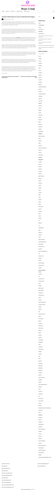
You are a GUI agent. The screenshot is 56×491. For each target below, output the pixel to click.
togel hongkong (40, 227)
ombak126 (40, 431)
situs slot (39, 178)
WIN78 (39, 201)
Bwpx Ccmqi (28, 8)
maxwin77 (40, 157)
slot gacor (40, 433)
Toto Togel (40, 248)
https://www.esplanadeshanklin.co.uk (8, 484)
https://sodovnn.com (41, 377)
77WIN (39, 185)
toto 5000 (40, 79)
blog (2, 19)
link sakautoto (40, 292)
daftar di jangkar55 (41, 239)
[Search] (53, 11)
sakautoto (40, 309)
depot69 (39, 187)
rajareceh (39, 166)
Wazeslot (39, 330)
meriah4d (39, 58)
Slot (39, 396)
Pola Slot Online (41, 447)
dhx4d (39, 358)
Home (3, 11)
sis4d (39, 356)
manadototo (40, 372)
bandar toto (40, 119)
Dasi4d (39, 332)
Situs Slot (40, 337)
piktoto (39, 213)
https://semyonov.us (5, 470)
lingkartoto (40, 133)
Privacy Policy (20, 11)
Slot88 (39, 190)
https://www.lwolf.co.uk (5, 463)
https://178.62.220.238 (42, 302)
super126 (39, 208)
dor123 (39, 412)
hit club (39, 112)
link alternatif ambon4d (42, 86)
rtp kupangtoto (40, 339)
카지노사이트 (40, 400)
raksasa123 (40, 414)
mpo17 (39, 283)
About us (7, 11)
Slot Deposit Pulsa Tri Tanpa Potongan (44, 407)
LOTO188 (40, 63)
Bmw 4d (39, 260)
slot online (40, 91)
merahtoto (40, 351)
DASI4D (39, 285)
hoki (39, 311)
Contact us (13, 11)
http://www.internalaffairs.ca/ (6, 482)
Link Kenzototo (40, 424)
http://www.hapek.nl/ (41, 440)
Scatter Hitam (40, 154)
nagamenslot (40, 393)
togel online (40, 100)
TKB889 (39, 454)
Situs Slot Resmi (41, 452)
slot (39, 220)
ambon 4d (40, 98)
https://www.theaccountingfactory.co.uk (44, 457)
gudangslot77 (40, 159)
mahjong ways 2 (41, 255)
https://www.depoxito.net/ (42, 147)
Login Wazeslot (40, 349)
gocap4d (18, 37)
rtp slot (39, 271)
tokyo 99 (39, 164)
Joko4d (39, 297)
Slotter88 (39, 258)
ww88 (39, 197)
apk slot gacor (40, 31)
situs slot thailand (41, 262)
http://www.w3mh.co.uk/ (6, 468)
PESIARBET (40, 342)
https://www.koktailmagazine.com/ (43, 463)
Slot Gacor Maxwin (41, 270)
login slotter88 (40, 244)
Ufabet (39, 237)
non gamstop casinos (41, 304)
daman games (40, 325)
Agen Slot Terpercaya (41, 450)
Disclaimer (26, 11)
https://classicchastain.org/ (42, 384)
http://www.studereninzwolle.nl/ (7, 475)
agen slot (39, 27)
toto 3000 (40, 161)
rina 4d (39, 56)
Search (39, 16)
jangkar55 (40, 173)
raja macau (40, 72)
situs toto (39, 77)
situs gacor (40, 105)
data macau (40, 171)
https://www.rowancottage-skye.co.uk (8, 487)
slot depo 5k (40, 417)
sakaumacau (40, 323)
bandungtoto (40, 96)
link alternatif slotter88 (42, 241)
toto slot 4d (40, 391)
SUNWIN (40, 65)
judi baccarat (40, 410)
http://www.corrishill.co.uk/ (42, 251)
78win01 (39, 199)
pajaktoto (39, 306)
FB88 (39, 194)
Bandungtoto (40, 363)
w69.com (39, 403)
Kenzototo (40, 211)
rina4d (39, 138)
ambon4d (39, 140)
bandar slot (40, 232)
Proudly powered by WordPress (25, 489)
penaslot (39, 117)
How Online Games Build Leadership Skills (46, 45)
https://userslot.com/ (41, 136)
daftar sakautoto (41, 290)
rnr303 (39, 316)
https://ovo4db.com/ (41, 33)
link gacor (40, 405)
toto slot (39, 60)
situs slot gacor (40, 318)
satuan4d (39, 353)
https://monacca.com (41, 313)
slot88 (39, 143)
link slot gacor (40, 206)
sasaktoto (39, 299)
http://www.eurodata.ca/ (42, 445)
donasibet (40, 234)
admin (12, 19)
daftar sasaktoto (40, 288)
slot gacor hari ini (40, 29)
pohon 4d (39, 443)
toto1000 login (40, 131)
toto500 (39, 180)
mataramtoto (40, 346)
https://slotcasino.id (5, 477)
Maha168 (39, 84)
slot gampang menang (41, 93)
